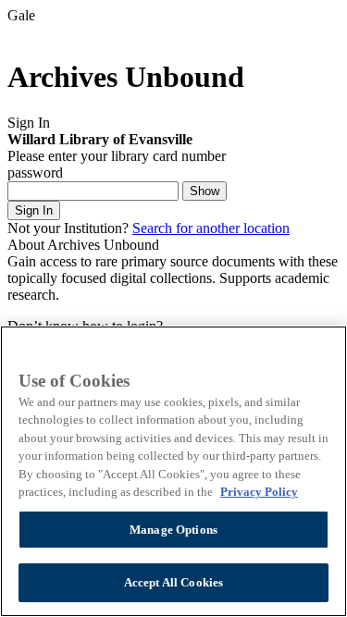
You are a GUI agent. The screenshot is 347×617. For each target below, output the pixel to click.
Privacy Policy (259, 492)
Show (204, 191)
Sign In (34, 210)
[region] (173, 471)
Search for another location (211, 228)
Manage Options (173, 530)
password (35, 172)
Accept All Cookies (173, 582)
